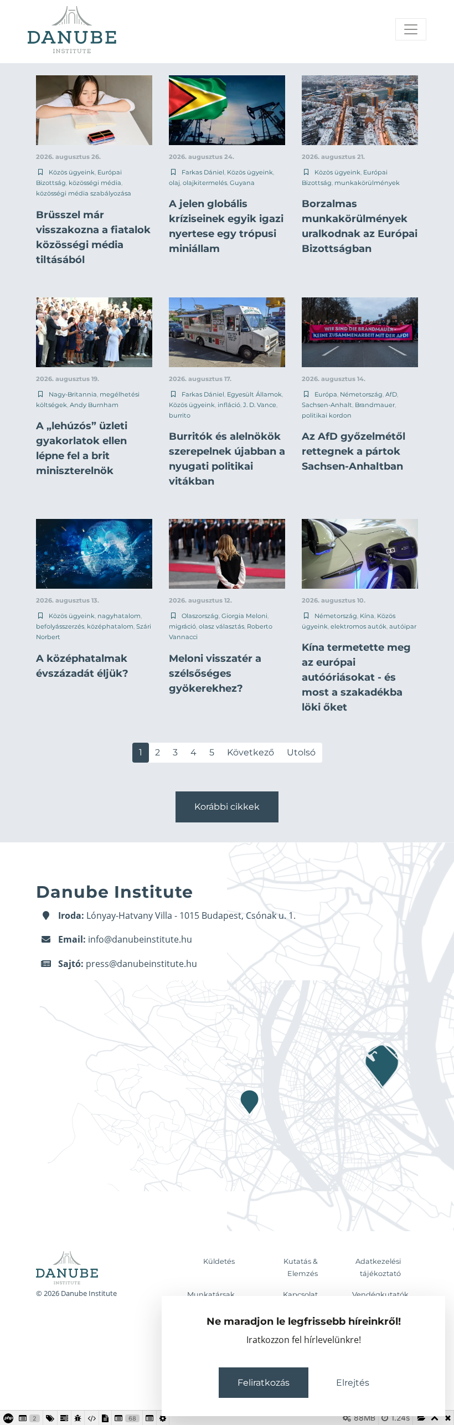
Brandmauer (375, 405)
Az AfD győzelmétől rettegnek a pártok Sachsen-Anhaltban (353, 451)
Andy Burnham (94, 405)
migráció (182, 626)
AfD (391, 394)
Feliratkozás (264, 1382)
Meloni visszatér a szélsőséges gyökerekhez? (215, 673)
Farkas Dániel (203, 172)
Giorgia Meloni (244, 616)
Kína (367, 616)
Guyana (242, 183)
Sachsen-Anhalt (327, 405)
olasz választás (221, 626)
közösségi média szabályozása (83, 193)
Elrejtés (352, 1382)
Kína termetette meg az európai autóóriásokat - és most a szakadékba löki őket (356, 677)
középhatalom (110, 626)
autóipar (402, 626)
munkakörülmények (367, 183)
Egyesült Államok (254, 394)
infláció (229, 405)
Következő (250, 752)
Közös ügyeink (72, 172)
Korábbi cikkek (227, 806)
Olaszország (200, 616)
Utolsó (301, 752)
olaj (174, 183)
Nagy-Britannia (73, 394)
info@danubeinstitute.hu (140, 939)
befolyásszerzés (60, 626)
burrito (179, 415)
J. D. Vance (259, 405)
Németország (361, 394)
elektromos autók (358, 626)
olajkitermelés (205, 183)
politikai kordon (327, 415)
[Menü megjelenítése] (410, 29)
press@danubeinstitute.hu (141, 964)
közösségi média (95, 183)
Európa (325, 394)
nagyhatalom (119, 616)
